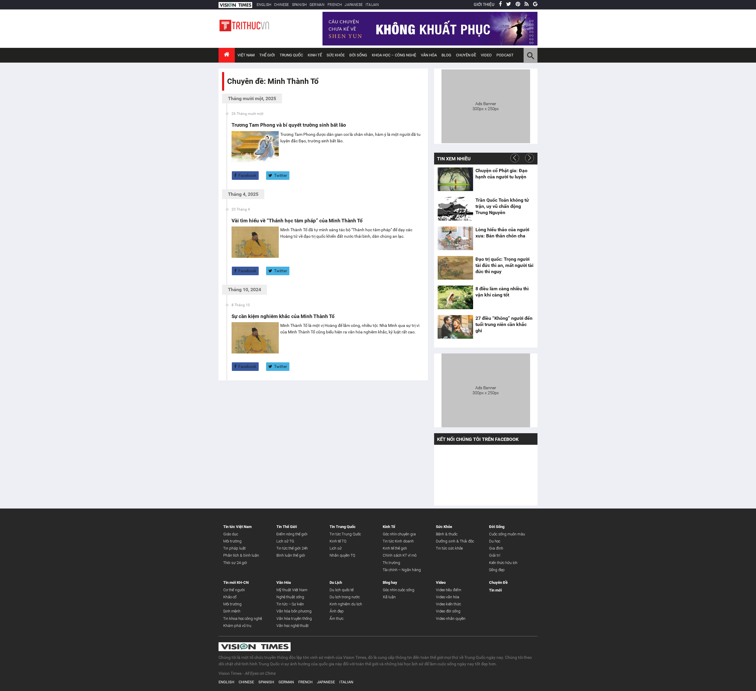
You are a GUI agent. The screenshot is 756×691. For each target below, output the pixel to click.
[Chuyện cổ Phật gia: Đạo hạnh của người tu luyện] (455, 179)
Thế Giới (267, 55)
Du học (494, 541)
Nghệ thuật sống (290, 597)
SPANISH (299, 5)
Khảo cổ (230, 597)
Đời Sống (358, 55)
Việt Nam (246, 55)
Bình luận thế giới (290, 555)
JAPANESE (354, 5)
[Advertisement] (485, 105)
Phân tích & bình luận (241, 555)
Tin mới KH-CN (236, 582)
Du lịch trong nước (345, 597)
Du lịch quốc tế (341, 590)
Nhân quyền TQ (342, 555)
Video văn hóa (447, 597)
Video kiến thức (448, 604)
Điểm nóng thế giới (291, 534)
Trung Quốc (291, 55)
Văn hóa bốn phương (294, 611)
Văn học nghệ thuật (292, 625)
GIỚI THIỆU (484, 4)
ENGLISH (264, 5)
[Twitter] (508, 4)
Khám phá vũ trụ (237, 625)
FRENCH (335, 5)
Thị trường (391, 562)
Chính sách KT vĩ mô (399, 555)
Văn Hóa (429, 55)
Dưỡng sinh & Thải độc (455, 541)
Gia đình (496, 548)
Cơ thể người (234, 590)
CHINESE (281, 5)
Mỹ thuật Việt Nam (291, 590)
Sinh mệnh (231, 611)
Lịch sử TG (285, 541)
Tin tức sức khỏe (449, 548)
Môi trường (232, 541)
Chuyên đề (466, 55)
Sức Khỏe (336, 55)
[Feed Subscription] (228, 91)
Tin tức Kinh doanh (398, 541)
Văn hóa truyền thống (294, 618)
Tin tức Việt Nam (237, 526)
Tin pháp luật (234, 548)
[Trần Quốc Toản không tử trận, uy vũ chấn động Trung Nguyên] (455, 209)
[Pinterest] (518, 4)
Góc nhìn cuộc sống (398, 590)
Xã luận (389, 597)
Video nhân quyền (450, 618)
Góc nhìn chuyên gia (399, 534)
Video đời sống (448, 611)
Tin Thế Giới (286, 526)
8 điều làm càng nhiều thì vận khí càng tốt (502, 292)
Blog (446, 55)
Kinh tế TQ (338, 541)
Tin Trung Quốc (343, 526)
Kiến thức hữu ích (503, 562)
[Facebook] (500, 4)
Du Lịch (336, 582)
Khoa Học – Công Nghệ (394, 55)
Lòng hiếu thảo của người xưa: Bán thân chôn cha (502, 233)
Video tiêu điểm (448, 590)
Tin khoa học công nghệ (242, 618)
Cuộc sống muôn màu (507, 534)
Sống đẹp (497, 570)
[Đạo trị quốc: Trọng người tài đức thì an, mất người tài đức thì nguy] (455, 268)
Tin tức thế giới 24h (292, 548)
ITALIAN (372, 5)
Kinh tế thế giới (395, 548)
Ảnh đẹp (337, 611)
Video (486, 55)
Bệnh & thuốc (446, 534)
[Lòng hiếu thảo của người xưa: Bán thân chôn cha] (455, 238)
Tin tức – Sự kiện (290, 604)
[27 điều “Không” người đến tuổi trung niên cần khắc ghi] (455, 327)
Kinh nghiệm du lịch (346, 604)
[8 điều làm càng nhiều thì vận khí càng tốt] (455, 297)
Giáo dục (230, 534)
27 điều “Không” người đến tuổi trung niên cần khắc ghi (503, 324)
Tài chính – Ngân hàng (402, 570)
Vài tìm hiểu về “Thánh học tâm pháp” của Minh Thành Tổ (297, 221)
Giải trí (494, 555)
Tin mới (495, 590)
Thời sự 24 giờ (235, 562)
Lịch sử (336, 548)
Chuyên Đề (498, 582)
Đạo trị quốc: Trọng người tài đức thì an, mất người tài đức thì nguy (504, 265)
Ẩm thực (336, 618)
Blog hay (390, 582)
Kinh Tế (315, 55)
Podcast (505, 55)
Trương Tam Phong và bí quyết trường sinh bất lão (289, 125)
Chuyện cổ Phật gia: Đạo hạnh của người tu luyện (501, 174)
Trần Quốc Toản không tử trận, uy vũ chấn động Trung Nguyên (502, 206)
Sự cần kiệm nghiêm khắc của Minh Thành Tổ (283, 316)
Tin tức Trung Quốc (345, 534)
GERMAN (317, 5)
